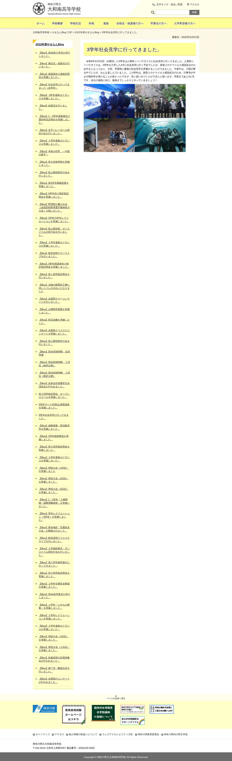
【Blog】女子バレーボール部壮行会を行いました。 (54, 132)
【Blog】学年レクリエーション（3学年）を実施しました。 (54, 516)
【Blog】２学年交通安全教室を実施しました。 (54, 585)
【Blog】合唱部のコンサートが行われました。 (54, 680)
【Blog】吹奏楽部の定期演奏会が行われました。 (54, 659)
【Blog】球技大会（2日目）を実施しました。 (54, 480)
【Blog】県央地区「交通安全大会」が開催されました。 (54, 529)
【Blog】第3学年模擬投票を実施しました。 (54, 185)
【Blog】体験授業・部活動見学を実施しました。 (54, 427)
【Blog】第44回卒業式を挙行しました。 (54, 596)
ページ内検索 (153, 12)
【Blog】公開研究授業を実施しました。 (54, 311)
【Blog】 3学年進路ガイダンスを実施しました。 (54, 97)
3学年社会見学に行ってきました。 (54, 417)
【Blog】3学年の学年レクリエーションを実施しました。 (54, 220)
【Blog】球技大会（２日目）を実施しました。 (54, 649)
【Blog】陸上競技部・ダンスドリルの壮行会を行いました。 (54, 232)
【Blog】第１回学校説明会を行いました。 (54, 276)
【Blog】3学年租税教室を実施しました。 (54, 438)
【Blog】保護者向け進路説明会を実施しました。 (54, 76)
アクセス (194, 4)
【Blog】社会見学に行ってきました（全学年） (54, 86)
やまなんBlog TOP (62, 32)
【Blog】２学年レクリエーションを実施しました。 (54, 617)
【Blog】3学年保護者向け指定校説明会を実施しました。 (54, 265)
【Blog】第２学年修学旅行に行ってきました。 (54, 564)
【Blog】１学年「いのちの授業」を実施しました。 (54, 606)
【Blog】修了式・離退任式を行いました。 (54, 670)
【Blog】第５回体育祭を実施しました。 (54, 163)
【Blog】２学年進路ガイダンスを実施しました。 (54, 142)
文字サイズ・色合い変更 (169, 4)
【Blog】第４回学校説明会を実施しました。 (54, 575)
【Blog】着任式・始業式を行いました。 (54, 65)
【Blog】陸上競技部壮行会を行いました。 (54, 174)
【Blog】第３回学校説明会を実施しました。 (54, 448)
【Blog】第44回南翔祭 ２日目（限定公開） (54, 374)
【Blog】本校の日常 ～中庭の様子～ (54, 153)
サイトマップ (42, 734)
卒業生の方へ (158, 23)
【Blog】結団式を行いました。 (53, 107)
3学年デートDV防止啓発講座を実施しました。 (54, 406)
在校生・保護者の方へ (130, 23)
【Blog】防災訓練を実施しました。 (54, 321)
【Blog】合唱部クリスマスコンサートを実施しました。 (54, 332)
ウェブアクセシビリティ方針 (117, 734)
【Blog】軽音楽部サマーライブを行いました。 (54, 255)
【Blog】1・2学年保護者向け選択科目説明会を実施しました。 (54, 119)
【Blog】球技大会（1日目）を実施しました (54, 470)
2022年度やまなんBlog (87, 32)
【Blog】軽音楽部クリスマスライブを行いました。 (54, 540)
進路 (106, 23)
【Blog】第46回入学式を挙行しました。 (54, 54)
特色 (91, 23)
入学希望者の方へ (185, 23)
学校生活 (75, 23)
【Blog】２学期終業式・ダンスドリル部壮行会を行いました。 (54, 551)
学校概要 (57, 23)
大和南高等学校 (41, 32)
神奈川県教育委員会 (148, 734)
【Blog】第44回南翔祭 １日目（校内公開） (54, 364)
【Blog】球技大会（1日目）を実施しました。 (54, 638)
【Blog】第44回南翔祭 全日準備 (54, 353)
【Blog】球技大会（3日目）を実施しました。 (54, 491)
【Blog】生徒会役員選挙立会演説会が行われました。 (54, 385)
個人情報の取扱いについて (83, 734)
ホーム (41, 23)
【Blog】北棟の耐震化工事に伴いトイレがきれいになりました (54, 288)
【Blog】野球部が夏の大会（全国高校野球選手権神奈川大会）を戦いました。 (54, 207)
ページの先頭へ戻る (116, 698)
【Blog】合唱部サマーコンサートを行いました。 (54, 300)
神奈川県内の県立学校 (176, 734)
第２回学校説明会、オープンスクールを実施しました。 (54, 396)
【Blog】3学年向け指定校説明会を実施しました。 (54, 195)
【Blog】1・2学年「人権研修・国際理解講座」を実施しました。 (54, 503)
